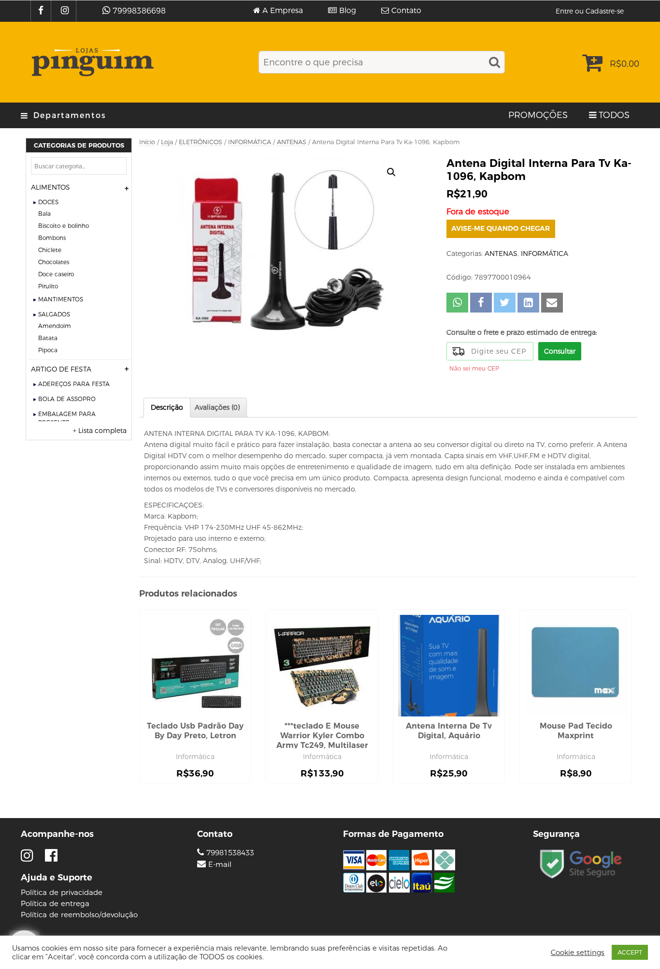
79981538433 (229, 852)
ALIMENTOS (50, 187)
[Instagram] (66, 10)
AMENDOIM (54, 325)
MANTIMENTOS (60, 299)
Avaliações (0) (217, 407)
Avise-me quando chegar (500, 228)
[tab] (166, 407)
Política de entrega (55, 903)
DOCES (48, 202)
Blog (347, 10)
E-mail (219, 864)
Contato (406, 10)
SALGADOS (54, 314)
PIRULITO (48, 286)
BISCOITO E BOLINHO (63, 225)
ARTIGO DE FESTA (61, 369)
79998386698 (139, 10)
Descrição (167, 407)
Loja (167, 142)
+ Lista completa (100, 430)
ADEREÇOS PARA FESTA (74, 384)
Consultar (559, 351)
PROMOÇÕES (538, 115)
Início (147, 142)
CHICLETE (49, 249)
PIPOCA (47, 350)
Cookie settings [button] (577, 952)
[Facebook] (42, 10)
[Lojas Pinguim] (91, 62)
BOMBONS (52, 237)
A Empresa (282, 10)
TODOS (614, 115)
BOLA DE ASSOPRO (67, 399)
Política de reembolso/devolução (79, 914)
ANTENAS (291, 142)
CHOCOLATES (53, 262)
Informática (195, 756)
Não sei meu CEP (474, 368)
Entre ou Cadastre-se (590, 11)
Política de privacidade (61, 892)
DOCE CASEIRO (56, 274)
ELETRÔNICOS (200, 142)
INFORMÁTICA (249, 142)
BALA (44, 213)
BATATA (47, 338)
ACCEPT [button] (629, 952)
